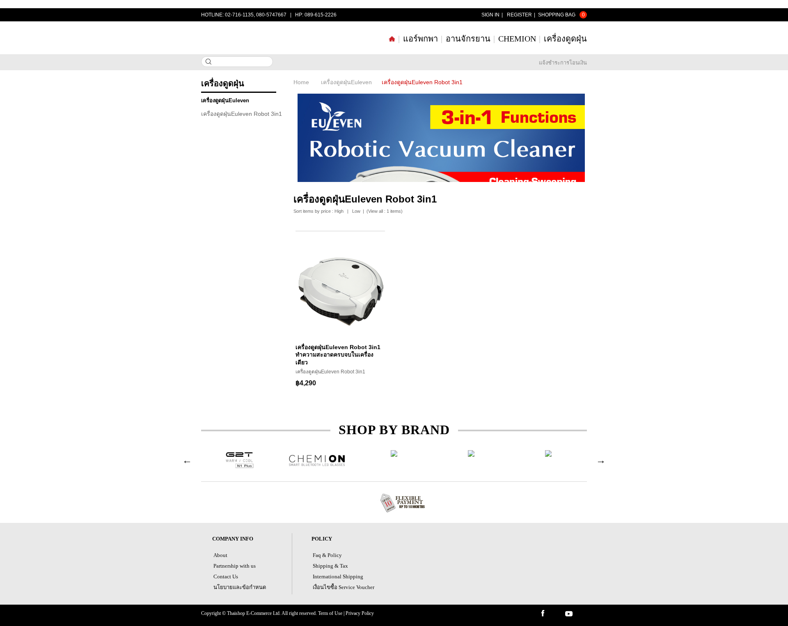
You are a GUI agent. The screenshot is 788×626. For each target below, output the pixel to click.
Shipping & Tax (330, 566)
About (220, 555)
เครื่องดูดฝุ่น (565, 38)
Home (301, 82)
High (339, 211)
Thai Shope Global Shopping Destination (246, 37)
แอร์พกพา (420, 38)
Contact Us (225, 576)
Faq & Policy (327, 555)
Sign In (490, 15)
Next (600, 460)
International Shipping (338, 576)
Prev (187, 460)
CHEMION (517, 38)
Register (519, 15)
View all (375, 211)
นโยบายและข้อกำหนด (239, 587)
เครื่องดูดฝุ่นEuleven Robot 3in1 (241, 113)
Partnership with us (234, 566)
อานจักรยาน (468, 38)
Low (356, 211)
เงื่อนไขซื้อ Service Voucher (343, 587)
